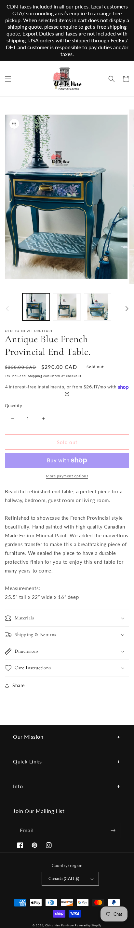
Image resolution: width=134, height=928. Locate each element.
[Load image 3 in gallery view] (97, 307)
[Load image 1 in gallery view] (36, 307)
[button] (8, 79)
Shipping (35, 376)
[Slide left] (7, 308)
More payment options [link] (67, 475)
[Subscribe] (113, 830)
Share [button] (18, 685)
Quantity (13, 405)
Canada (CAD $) (63, 878)
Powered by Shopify (88, 925)
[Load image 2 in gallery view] (66, 307)
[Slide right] (127, 308)
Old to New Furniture (59, 925)
